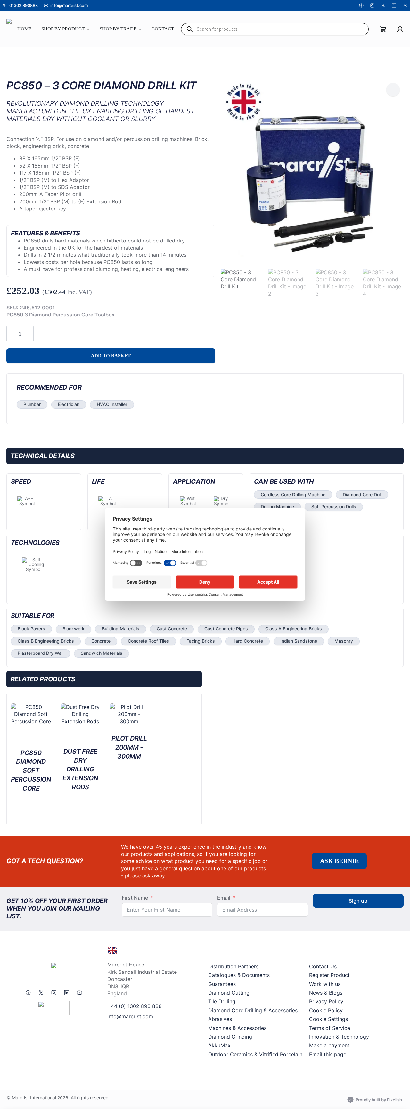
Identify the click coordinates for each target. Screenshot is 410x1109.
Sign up (358, 901)
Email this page (327, 1054)
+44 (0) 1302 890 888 (134, 1006)
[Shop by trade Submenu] (139, 29)
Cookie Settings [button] (328, 1019)
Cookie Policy (326, 1010)
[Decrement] (11, 334)
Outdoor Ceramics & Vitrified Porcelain (255, 1054)
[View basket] (383, 29)
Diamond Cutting (229, 993)
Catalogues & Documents (239, 975)
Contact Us (323, 966)
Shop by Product (63, 29)
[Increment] (28, 334)
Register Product (329, 975)
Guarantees (222, 984)
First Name (135, 897)
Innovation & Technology (339, 1036)
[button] (393, 89)
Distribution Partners (233, 966)
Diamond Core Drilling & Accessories (253, 1010)
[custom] (361, 5)
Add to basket (111, 355)
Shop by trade (118, 29)
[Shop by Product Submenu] (87, 29)
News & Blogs (325, 993)
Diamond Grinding (230, 1036)
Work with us (324, 984)
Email (223, 897)
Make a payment (329, 1045)
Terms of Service (329, 1028)
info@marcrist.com (130, 1016)
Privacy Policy (326, 1001)
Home (24, 29)
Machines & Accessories (237, 1028)
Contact (163, 29)
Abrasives (220, 1019)
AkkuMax (219, 1045)
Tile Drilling (221, 1001)
